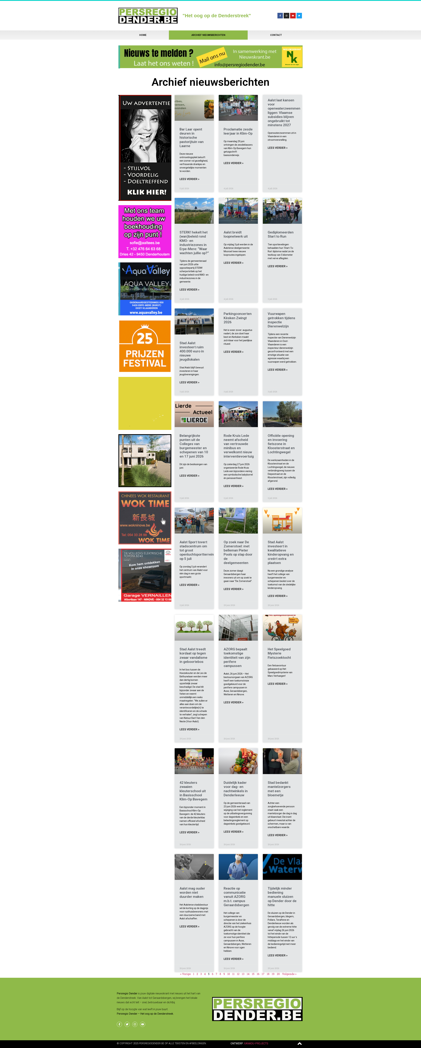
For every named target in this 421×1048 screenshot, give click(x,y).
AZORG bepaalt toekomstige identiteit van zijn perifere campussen (237, 657)
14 (248, 974)
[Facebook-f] (280, 15)
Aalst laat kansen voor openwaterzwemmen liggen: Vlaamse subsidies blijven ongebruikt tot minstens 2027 (284, 112)
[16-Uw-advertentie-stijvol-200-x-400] (144, 200)
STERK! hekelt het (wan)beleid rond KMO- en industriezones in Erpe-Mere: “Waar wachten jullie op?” (194, 242)
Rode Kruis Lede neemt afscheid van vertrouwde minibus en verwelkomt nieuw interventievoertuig (239, 446)
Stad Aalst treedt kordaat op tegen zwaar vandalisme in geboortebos (193, 655)
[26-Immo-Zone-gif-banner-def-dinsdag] (144, 486)
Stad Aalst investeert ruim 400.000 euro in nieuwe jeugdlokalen (192, 351)
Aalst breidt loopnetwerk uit (236, 234)
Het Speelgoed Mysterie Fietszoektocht (279, 653)
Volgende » (289, 974)
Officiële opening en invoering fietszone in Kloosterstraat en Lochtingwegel (281, 444)
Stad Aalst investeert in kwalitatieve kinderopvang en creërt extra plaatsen (281, 552)
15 (253, 974)
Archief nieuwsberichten (208, 35)
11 (233, 974)
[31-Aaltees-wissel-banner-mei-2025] (144, 257)
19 (273, 974)
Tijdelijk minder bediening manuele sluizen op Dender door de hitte (282, 896)
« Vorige (185, 974)
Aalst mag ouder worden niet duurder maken (192, 892)
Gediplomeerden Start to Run (281, 234)
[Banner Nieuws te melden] (210, 67)
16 (258, 974)
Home (143, 35)
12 (238, 974)
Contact (276, 35)
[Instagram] (286, 15)
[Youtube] (293, 15)
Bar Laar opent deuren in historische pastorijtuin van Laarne (192, 137)
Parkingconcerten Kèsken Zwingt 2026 (238, 318)
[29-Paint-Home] (144, 371)
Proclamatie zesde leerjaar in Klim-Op (238, 131)
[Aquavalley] (144, 314)
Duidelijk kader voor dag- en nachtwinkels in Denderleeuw (236, 789)
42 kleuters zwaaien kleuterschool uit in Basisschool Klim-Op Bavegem (193, 791)
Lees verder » (189, 179)
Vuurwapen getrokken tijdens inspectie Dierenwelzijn (281, 320)
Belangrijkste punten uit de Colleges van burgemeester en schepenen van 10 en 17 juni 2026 (194, 446)
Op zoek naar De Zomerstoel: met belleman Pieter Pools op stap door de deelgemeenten (238, 552)
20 (278, 974)
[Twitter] (299, 15)
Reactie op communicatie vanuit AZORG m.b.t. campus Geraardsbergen (236, 896)
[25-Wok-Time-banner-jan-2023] (144, 543)
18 (268, 974)
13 (243, 974)
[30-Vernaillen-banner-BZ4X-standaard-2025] (144, 600)
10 (228, 974)
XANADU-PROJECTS (256, 1043)
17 (263, 974)
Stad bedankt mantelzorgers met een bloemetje (279, 789)
